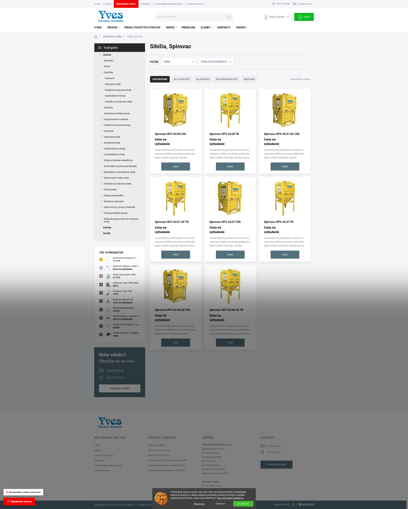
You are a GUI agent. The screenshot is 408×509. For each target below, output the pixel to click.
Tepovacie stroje (113, 84)
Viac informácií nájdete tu (230, 498)
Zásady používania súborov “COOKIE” (166, 470)
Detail (175, 166)
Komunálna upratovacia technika (120, 166)
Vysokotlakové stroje (115, 95)
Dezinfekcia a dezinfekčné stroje (119, 172)
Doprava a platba (156, 445)
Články (108, 4)
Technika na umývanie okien (118, 101)
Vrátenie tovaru (195, 4)
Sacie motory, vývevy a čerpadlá (119, 207)
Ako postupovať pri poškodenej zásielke (167, 460)
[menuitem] (99, 27)
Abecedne (249, 79)
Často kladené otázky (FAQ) (169, 4)
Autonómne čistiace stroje (117, 113)
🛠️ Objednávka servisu (19, 501)
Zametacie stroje (112, 142)
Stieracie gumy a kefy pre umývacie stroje (121, 220)
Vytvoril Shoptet (281, 504)
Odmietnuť (221, 503)
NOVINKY (108, 60)
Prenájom (145, 4)
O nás (97, 4)
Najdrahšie (203, 79)
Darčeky (107, 227)
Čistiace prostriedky (113, 195)
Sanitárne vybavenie (114, 201)
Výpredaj (108, 107)
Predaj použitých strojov (116, 213)
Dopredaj (108, 72)
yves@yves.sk (115, 370)
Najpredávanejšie (226, 79)
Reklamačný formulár (158, 455)
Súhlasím (245, 503)
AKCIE (107, 66)
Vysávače (109, 78)
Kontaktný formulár (119, 388)
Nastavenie (199, 503)
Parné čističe (110, 189)
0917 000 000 (114, 377)
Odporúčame (159, 79)
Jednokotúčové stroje (114, 148)
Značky (106, 233)
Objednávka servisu (126, 4)
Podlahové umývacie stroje (118, 90)
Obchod (107, 55)
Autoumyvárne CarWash (116, 119)
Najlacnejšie (182, 79)
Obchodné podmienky (159, 450)
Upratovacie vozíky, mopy (116, 178)
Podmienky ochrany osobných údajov (166, 465)
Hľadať (228, 17)
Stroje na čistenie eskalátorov (118, 160)
